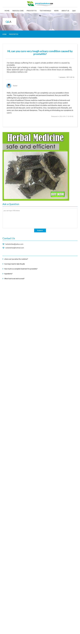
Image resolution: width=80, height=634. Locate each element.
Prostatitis (32, 11)
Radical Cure (18, 11)
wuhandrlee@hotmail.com (14, 248)
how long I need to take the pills (14, 264)
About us (65, 11)
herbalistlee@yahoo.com (14, 244)
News (56, 11)
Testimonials (45, 11)
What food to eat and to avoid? (14, 278)
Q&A (74, 11)
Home (7, 11)
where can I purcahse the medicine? (16, 259)
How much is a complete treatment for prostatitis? (21, 269)
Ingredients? (8, 274)
